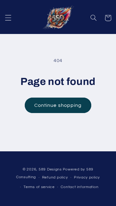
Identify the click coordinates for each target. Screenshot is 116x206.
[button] (8, 18)
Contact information (79, 187)
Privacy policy (87, 177)
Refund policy (55, 177)
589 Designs (50, 169)
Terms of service (39, 187)
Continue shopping (58, 105)
